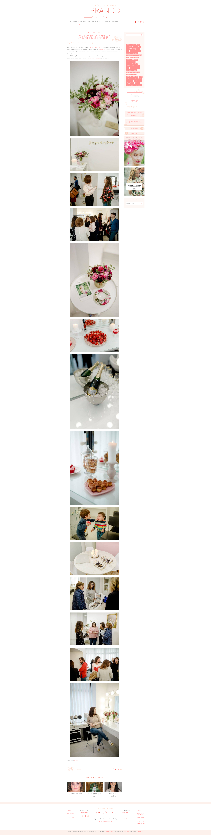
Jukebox (133, 61)
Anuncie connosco (111, 21)
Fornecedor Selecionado (84, 43)
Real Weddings (129, 70)
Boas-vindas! (129, 48)
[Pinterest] (138, 22)
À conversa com (138, 85)
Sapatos (135, 70)
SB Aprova (128, 72)
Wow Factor (137, 83)
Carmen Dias (140, 831)
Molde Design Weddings (131, 66)
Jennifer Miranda (94, 58)
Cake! (128, 51)
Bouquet (138, 48)
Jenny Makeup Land (96, 47)
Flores (74, 43)
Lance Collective (109, 831)
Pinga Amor (119, 43)
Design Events (134, 53)
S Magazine (129, 76)
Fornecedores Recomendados (91, 21)
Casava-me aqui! (123, 25)
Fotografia (128, 59)
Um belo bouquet (130, 78)
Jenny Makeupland (97, 43)
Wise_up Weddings (130, 83)
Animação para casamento (131, 46)
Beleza (68, 43)
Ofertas (131, 68)
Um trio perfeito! (138, 78)
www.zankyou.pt (105, 821)
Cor (139, 51)
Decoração (128, 53)
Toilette (140, 76)
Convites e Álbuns (133, 51)
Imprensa (70, 813)
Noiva (138, 66)
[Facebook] (135, 22)
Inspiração (128, 61)
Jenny (76, 760)
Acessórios (138, 44)
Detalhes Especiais (130, 55)
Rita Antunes (126, 831)
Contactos (140, 810)
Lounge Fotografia (109, 43)
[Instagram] (143, 22)
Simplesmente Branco (136, 72)
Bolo (134, 48)
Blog (75, 21)
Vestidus (135, 80)
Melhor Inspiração (74, 25)
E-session (140, 55)
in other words (135, 59)
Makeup (136, 63)
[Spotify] (141, 22)
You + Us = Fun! (130, 85)
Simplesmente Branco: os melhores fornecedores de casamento (105, 9)
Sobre (70, 810)
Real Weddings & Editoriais (104, 25)
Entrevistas (87, 25)
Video (140, 80)
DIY (135, 55)
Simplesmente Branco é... (131, 74)
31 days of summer (130, 44)
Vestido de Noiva (130, 80)
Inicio (69, 21)
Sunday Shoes (135, 76)
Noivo (128, 68)
